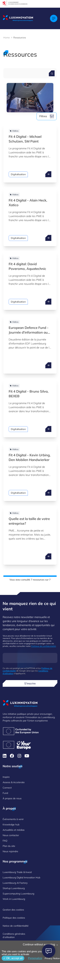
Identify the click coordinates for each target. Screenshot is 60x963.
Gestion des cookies (13, 909)
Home (6, 37)
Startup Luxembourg (14, 888)
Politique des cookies (14, 917)
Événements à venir (13, 819)
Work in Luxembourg (14, 898)
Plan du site (9, 846)
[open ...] (48, 174)
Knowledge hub (11, 824)
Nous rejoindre (10, 851)
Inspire (6, 776)
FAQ (5, 840)
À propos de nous (12, 798)
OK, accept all (14, 958)
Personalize (35, 958)
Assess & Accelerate (14, 782)
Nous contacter (11, 835)
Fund (5, 793)
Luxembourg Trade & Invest (17, 872)
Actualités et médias (13, 829)
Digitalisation (18, 174)
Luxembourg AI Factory (15, 882)
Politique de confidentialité (43, 646)
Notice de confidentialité (15, 925)
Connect (7, 787)
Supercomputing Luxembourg (18, 893)
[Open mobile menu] (53, 18)
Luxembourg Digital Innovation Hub (21, 877)
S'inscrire (30, 683)
